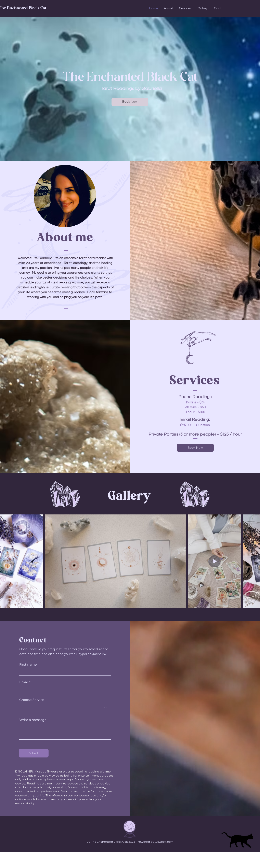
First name (28, 664)
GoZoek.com (164, 841)
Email (23, 682)
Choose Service (31, 699)
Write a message (33, 720)
